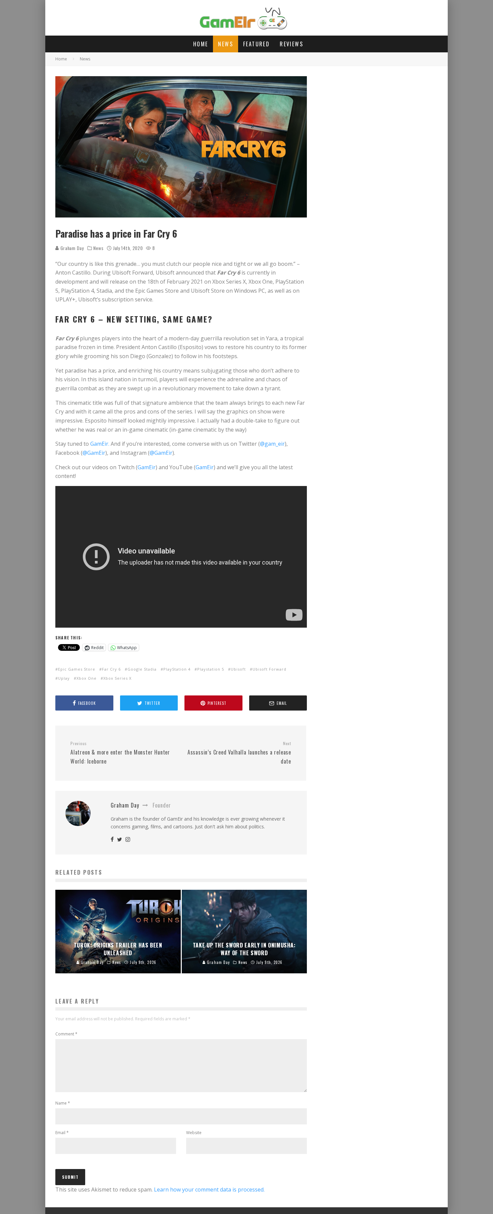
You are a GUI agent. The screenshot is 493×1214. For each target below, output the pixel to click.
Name (62, 1103)
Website (194, 1132)
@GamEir (94, 452)
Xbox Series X (117, 678)
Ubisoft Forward (269, 669)
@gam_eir (272, 443)
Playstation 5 (210, 669)
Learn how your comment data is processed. (209, 1189)
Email (62, 1132)
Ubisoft (238, 669)
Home (200, 44)
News (225, 44)
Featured (256, 44)
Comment (66, 1034)
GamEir (147, 467)
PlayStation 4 (176, 669)
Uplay (64, 678)
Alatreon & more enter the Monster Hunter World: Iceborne (120, 753)
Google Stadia (142, 669)
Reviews (291, 44)
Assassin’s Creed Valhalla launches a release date (239, 753)
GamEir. (99, 443)
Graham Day (71, 247)
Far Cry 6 (111, 669)
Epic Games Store (76, 669)
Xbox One (86, 678)
